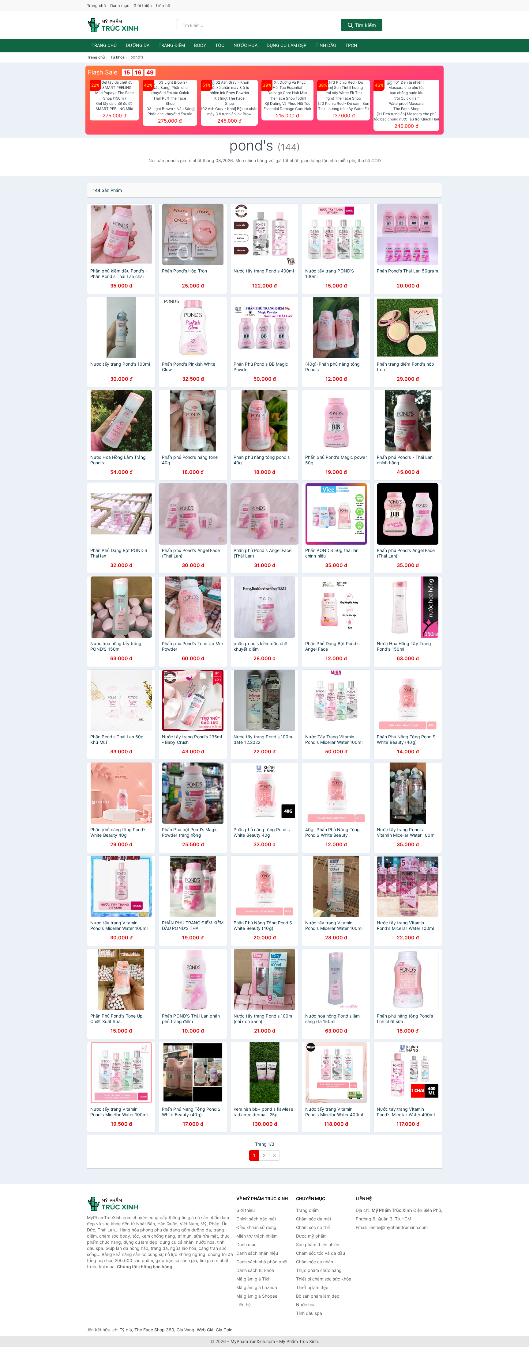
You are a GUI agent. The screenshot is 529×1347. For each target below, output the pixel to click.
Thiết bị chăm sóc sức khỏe (323, 1278)
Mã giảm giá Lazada (256, 1287)
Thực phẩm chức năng (319, 1270)
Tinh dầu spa (309, 1313)
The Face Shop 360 (154, 1329)
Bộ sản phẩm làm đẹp (318, 1296)
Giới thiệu (142, 5)
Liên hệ (163, 5)
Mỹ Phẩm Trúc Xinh (298, 1341)
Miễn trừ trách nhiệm (257, 1236)
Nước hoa (245, 45)
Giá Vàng (185, 1329)
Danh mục (119, 5)
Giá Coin (224, 1329)
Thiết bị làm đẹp (312, 1287)
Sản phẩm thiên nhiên (317, 1244)
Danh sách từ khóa (255, 1270)
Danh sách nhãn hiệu (257, 1253)
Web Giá (205, 1329)
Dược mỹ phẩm (311, 1236)
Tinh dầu (326, 45)
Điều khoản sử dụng (256, 1227)
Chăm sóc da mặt (313, 1218)
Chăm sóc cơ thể (313, 1227)
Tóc (219, 45)
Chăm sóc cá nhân (314, 1261)
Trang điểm (172, 45)
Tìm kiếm (364, 25)
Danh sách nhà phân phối (261, 1261)
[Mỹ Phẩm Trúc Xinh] (117, 1204)
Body (200, 45)
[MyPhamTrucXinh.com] (113, 25)
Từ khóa (118, 57)
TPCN (351, 45)
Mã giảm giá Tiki (252, 1278)
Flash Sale (103, 72)
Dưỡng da (137, 45)
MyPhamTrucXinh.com (253, 1341)
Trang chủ (96, 5)
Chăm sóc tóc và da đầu (320, 1253)
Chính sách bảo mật (256, 1218)
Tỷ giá (126, 1329)
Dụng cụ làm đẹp (286, 45)
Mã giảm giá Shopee (256, 1296)
